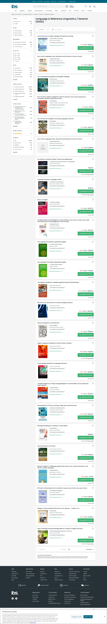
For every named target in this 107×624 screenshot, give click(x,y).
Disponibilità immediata (20, 44)
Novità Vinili (42, 577)
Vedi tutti (15, 79)
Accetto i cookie (88, 616)
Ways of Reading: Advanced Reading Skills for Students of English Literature (59, 528)
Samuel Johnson (19, 76)
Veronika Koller (59, 182)
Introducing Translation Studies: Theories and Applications (54, 159)
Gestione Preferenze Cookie (54, 603)
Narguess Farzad (55, 224)
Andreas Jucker (54, 408)
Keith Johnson (54, 38)
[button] (67, 6)
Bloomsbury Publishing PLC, (55, 123)
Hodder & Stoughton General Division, (57, 102)
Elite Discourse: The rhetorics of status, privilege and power (55, 302)
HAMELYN (17, 145)
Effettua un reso (51, 599)
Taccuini (85, 571)
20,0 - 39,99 (17, 59)
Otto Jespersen (18, 70)
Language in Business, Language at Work (49, 179)
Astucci (85, 579)
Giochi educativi (72, 573)
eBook (13, 579)
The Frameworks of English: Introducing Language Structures (55, 119)
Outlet (16, 23)
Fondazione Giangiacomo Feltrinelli (86, 600)
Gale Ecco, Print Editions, (54, 512)
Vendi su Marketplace (69, 599)
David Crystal (54, 79)
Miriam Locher (61, 408)
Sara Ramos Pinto (62, 161)
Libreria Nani (18, 142)
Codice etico (67, 603)
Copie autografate (30, 575)
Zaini (84, 577)
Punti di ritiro (40, 1)
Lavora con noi (67, 601)
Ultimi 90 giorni (18, 30)
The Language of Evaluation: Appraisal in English (51, 242)
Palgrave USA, (52, 246)
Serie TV (56, 577)
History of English (42, 200)
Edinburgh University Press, (55, 327)
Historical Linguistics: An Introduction (48, 323)
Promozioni (17, 21)
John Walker (18, 74)
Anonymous (18, 68)
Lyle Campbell (54, 325)
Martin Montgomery (55, 531)
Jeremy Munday (54, 161)
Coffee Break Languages (56, 490)
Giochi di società (73, 575)
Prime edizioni (29, 571)
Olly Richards (54, 101)
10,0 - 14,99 (17, 55)
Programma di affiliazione (70, 597)
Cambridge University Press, (55, 81)
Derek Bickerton (54, 470)
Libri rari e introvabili (30, 573)
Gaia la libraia (36, 601)
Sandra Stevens (54, 387)
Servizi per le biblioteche (69, 595)
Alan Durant (63, 531)
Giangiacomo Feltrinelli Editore (87, 597)
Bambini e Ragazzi (59, 579)
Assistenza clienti (72, 1)
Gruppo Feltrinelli (84, 595)
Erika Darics (53, 182)
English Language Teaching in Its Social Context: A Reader (54, 343)
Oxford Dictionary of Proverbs (46, 446)
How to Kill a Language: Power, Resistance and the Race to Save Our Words (59, 56)
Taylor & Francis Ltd (19, 87)
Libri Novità (14, 571)
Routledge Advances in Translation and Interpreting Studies (20, 108)
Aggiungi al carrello (86, 48)
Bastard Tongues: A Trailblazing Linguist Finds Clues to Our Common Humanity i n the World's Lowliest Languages (62, 467)
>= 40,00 (17, 61)
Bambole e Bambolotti (74, 577)
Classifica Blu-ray (59, 575)
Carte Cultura (54, 1)
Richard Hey (53, 510)
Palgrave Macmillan (19, 96)
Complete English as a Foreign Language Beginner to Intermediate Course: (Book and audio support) (62, 384)
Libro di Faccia (18, 149)
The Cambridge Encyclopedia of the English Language (53, 76)
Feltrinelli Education (84, 602)
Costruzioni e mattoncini (74, 571)
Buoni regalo (46, 1)
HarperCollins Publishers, (54, 60)
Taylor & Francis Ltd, (53, 40)
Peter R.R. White (58, 244)
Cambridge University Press (20, 94)
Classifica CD (43, 573)
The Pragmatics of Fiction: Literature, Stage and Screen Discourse (57, 405)
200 (69, 549)
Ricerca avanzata (72, 6)
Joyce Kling (60, 38)
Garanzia (50, 601)
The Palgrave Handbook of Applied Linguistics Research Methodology (58, 282)
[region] (53, 616)
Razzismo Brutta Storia (85, 604)
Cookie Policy (33, 622)
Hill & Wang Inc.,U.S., (53, 472)
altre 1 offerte (90, 174)
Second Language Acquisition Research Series (20, 118)
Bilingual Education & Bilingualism (20, 111)
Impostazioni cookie (76, 616)
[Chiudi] (104, 616)
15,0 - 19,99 (17, 57)
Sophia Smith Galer (55, 58)
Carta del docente (62, 1)
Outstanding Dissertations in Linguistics (18, 122)
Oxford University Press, (54, 449)
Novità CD (42, 571)
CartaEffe (34, 1)
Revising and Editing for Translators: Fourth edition (52, 426)
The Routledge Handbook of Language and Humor (52, 363)
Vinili (41, 575)
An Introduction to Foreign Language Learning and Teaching (55, 36)
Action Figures (72, 579)
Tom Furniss (69, 531)
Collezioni (28, 577)
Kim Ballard (53, 121)
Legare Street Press (19, 89)
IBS (15, 140)
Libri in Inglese (15, 577)
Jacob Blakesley (71, 161)
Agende (85, 573)
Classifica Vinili (43, 579)
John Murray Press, (53, 226)
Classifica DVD (58, 573)
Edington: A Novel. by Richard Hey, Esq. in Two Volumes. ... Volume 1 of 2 (58, 508)
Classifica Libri (15, 573)
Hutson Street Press (19, 91)
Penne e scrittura (87, 575)
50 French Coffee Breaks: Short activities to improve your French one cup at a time (62, 488)
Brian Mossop (54, 428)
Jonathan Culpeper (55, 202)
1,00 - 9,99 (17, 53)
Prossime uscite (18, 46)
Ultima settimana (19, 35)
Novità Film (57, 571)
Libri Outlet (14, 575)
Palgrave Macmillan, (53, 285)
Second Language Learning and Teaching (20, 114)
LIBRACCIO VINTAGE (19, 147)
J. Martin (53, 244)
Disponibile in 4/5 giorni (20, 42)
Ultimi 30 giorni (18, 33)
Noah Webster (18, 72)
